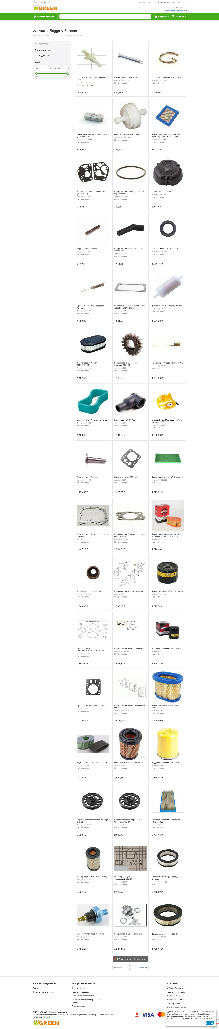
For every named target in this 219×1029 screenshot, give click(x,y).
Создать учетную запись (44, 992)
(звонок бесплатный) (176, 992)
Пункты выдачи (79, 1006)
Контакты (182, 2)
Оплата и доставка (147, 2)
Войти (35, 988)
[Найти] (148, 16)
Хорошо (209, 1023)
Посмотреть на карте (176, 1007)
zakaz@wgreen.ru (174, 1003)
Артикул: (80, 82)
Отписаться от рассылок (83, 996)
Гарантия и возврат (166, 2)
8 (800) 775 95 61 (175, 996)
